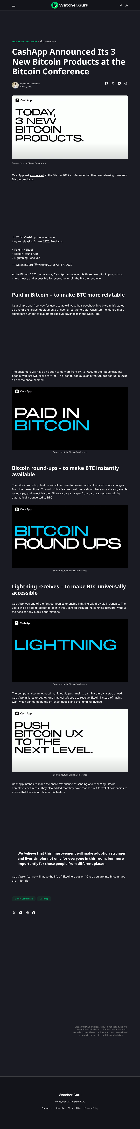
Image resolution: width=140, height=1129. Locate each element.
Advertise (60, 1108)
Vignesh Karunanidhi (30, 83)
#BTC (46, 241)
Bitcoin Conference (24, 898)
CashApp (44, 898)
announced (37, 175)
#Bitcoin (29, 249)
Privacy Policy (92, 1108)
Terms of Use (74, 1108)
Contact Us (46, 1108)
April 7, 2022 (64, 264)
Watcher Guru (70, 1095)
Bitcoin (16, 41)
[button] (13, 5)
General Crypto (28, 41)
